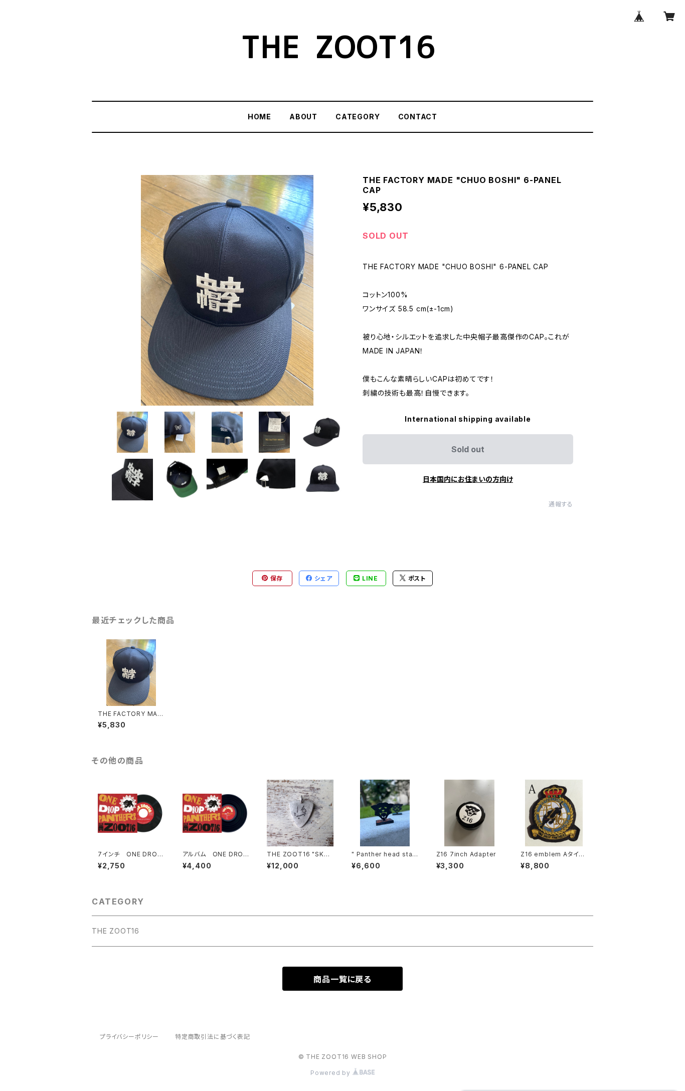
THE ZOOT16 (115, 931)
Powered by (331, 1072)
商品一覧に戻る (342, 979)
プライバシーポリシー (129, 1036)
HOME (259, 116)
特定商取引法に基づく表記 (212, 1036)
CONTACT (418, 116)
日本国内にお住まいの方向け (468, 479)
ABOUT (303, 116)
